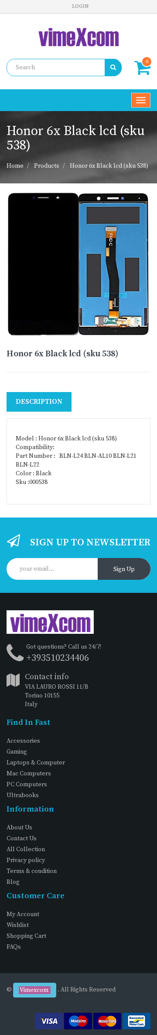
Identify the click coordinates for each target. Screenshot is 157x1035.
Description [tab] (39, 401)
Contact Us (22, 838)
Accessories (23, 741)
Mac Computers (29, 774)
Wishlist (18, 925)
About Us (19, 828)
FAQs (14, 947)
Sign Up (124, 569)
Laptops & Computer (36, 763)
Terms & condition (32, 871)
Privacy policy (26, 860)
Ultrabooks (23, 795)
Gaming (17, 752)
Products (46, 166)
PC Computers (27, 784)
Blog (13, 882)
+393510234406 (57, 658)
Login (80, 6)
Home (15, 166)
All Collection (26, 849)
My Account (23, 914)
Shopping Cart (26, 936)
